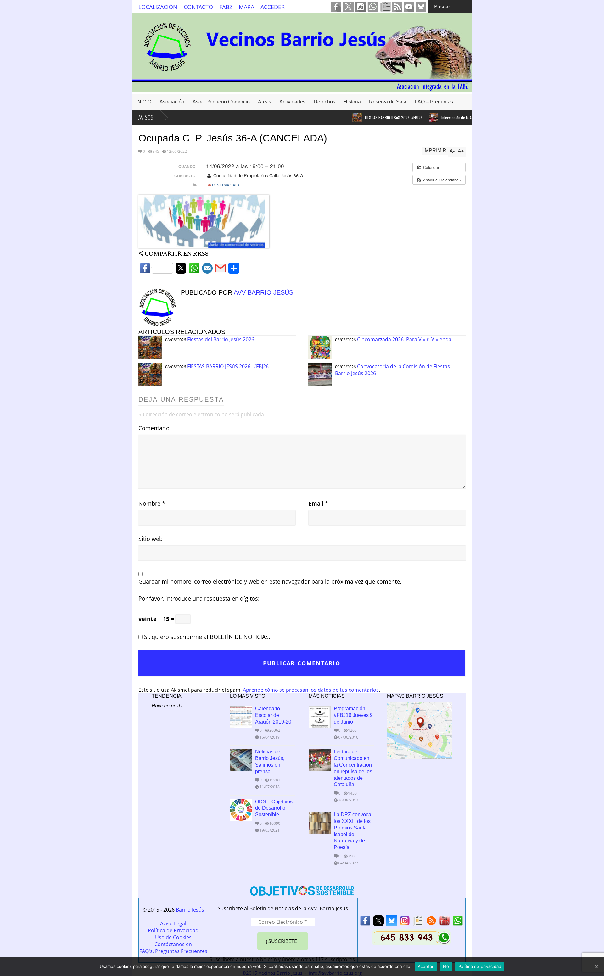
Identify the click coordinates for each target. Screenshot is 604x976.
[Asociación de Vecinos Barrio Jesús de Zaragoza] (302, 89)
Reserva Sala (225, 184)
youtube (409, 7)
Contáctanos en (173, 944)
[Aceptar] (596, 966)
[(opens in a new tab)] (320, 823)
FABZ (225, 7)
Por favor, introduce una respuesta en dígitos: (199, 598)
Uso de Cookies (173, 937)
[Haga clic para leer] (343, 117)
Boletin (385, 7)
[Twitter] (180, 270)
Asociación (171, 101)
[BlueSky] (391, 922)
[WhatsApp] (194, 270)
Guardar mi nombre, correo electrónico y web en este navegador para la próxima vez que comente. (269, 581)
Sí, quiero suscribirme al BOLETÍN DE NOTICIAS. (206, 636)
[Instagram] (404, 922)
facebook (336, 7)
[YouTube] (444, 922)
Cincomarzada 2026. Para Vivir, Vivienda (404, 339)
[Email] (207, 270)
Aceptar (426, 966)
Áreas (264, 101)
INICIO (143, 101)
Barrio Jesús (190, 909)
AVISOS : (146, 117)
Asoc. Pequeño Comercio (221, 101)
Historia (352, 101)
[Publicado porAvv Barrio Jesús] (159, 324)
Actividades (292, 101)
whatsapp (372, 7)
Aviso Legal (173, 923)
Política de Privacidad (173, 930)
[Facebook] (156, 270)
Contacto (198, 7)
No (446, 966)
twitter (348, 7)
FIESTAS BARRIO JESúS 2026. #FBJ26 (379, 117)
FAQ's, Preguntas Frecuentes (173, 951)
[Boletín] (418, 922)
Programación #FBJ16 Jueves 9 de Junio (353, 715)
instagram (360, 7)
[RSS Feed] (431, 922)
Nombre (151, 503)
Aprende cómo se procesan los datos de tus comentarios (311, 689)
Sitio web (150, 538)
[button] (439, 179)
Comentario (154, 428)
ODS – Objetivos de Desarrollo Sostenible (274, 808)
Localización (157, 7)
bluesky (421, 7)
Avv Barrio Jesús (263, 292)
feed (397, 7)
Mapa (246, 7)
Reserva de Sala (387, 101)
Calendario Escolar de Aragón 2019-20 (273, 715)
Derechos (324, 101)
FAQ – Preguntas (434, 101)
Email (318, 503)
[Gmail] (220, 270)
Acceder (272, 7)
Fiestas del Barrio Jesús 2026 (220, 339)
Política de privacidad (479, 966)
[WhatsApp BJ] (457, 922)
